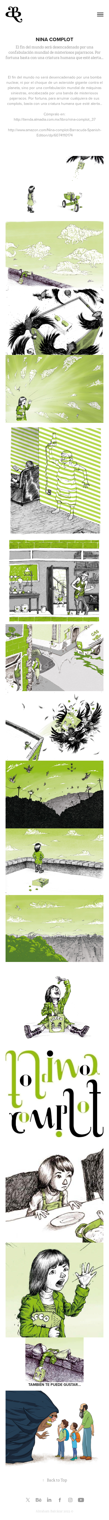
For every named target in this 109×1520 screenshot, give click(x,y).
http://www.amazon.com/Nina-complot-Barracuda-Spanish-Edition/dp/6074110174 (54, 132)
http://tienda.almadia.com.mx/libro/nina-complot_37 (55, 119)
